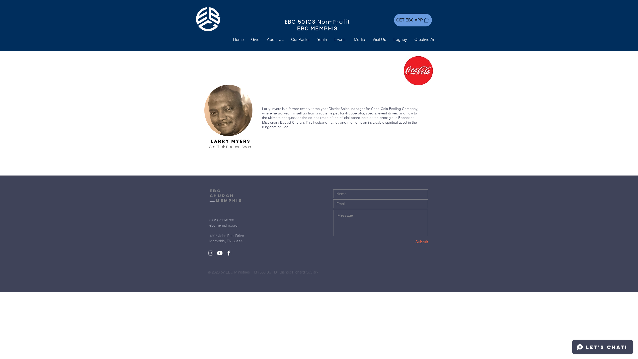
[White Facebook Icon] (229, 253)
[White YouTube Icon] (220, 253)
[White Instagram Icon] (211, 253)
